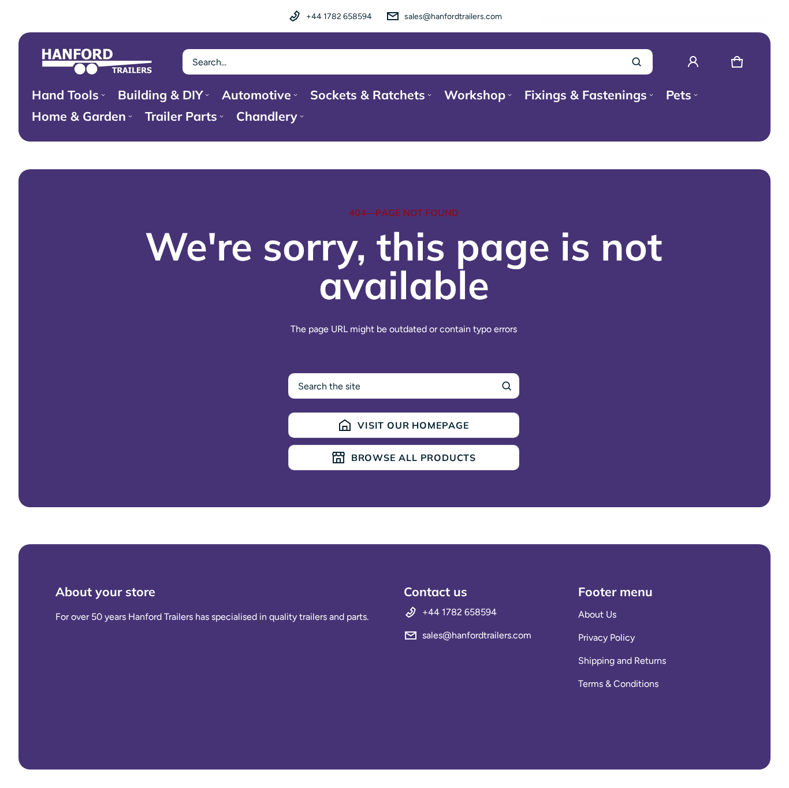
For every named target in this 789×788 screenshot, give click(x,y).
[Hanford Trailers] (97, 61)
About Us (597, 614)
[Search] (506, 386)
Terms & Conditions (618, 683)
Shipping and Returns (622, 660)
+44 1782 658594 (339, 16)
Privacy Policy (606, 637)
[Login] (693, 62)
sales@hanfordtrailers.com (453, 16)
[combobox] (418, 62)
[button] (737, 62)
